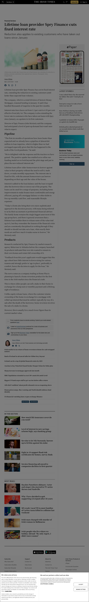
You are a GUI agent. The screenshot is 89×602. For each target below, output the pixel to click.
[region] (44, 587)
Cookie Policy (8, 591)
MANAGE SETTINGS (81, 589)
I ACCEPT (80, 584)
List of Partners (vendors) (47, 583)
